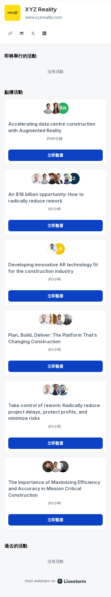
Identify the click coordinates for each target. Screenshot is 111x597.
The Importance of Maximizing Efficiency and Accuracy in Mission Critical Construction (54, 488)
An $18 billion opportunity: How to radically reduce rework (46, 197)
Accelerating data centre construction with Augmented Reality (51, 127)
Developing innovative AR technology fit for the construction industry (53, 268)
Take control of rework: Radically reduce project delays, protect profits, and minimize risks (54, 411)
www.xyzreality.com (43, 17)
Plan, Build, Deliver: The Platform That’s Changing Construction (52, 338)
